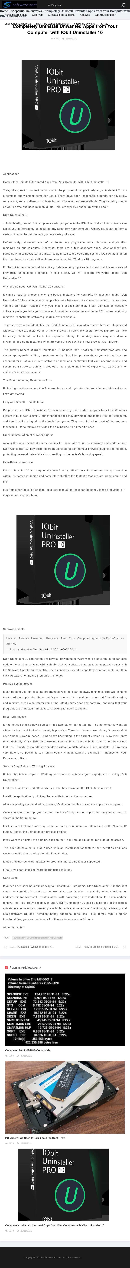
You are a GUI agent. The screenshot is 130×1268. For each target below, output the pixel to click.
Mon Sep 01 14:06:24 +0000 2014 (54, 649)
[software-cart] (19, 4)
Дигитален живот (105, 14)
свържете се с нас (84, 23)
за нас (104, 23)
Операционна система (61, 14)
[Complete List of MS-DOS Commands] (65, 1045)
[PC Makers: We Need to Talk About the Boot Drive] (65, 1133)
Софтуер (37, 14)
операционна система (18, 23)
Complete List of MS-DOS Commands (27, 1050)
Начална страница (16, 14)
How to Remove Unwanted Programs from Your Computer (37, 938)
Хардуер (85, 14)
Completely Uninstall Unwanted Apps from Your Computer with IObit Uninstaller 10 (54, 1225)
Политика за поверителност (52, 23)
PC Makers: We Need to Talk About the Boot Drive (44, 946)
